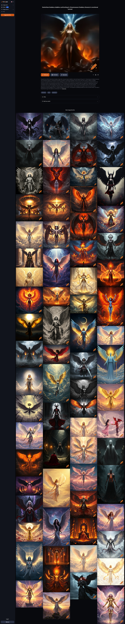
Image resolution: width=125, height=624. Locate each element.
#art (49, 92)
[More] (93, 75)
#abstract (54, 92)
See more (64, 88)
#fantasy (44, 92)
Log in (7, 619)
